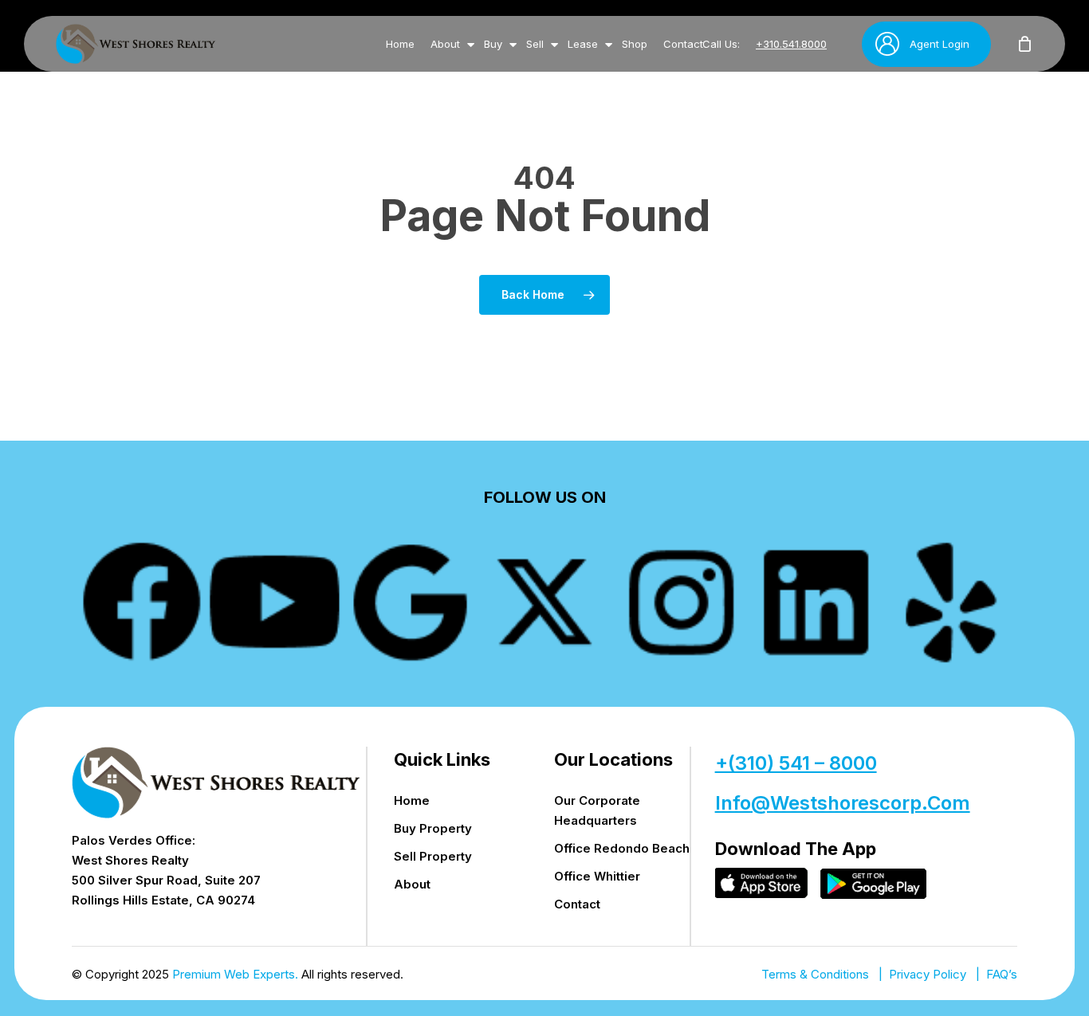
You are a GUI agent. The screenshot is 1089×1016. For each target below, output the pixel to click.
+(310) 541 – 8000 (796, 763)
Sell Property (433, 856)
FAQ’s (1001, 974)
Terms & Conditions (815, 974)
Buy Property (433, 828)
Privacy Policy (927, 974)
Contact (577, 904)
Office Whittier (597, 876)
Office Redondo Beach (622, 848)
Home (412, 800)
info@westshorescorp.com (842, 802)
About (412, 884)
